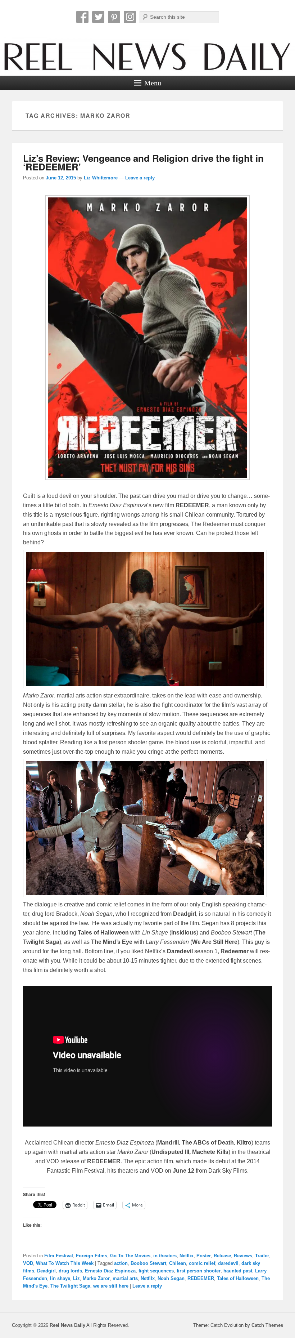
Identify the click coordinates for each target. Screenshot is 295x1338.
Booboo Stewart (148, 1263)
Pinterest (114, 17)
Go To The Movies (130, 1255)
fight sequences (156, 1271)
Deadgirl (46, 1271)
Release (222, 1255)
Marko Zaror (96, 1278)
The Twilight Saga (70, 1286)
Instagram (130, 17)
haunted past (237, 1271)
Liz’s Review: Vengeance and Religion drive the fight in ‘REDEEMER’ (143, 162)
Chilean (177, 1263)
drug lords (70, 1271)
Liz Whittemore (101, 177)
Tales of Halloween (238, 1278)
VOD (28, 1263)
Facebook (82, 17)
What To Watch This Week (65, 1263)
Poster (203, 1255)
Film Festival (58, 1255)
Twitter (98, 17)
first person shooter (199, 1271)
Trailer (262, 1255)
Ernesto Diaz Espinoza (110, 1271)
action (121, 1263)
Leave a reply (140, 177)
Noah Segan (171, 1278)
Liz (76, 1278)
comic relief (202, 1263)
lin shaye (60, 1278)
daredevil (228, 1263)
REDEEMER (200, 1278)
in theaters (165, 1255)
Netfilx (148, 1278)
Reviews (243, 1255)
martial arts (125, 1278)
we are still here (110, 1286)
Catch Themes (267, 1325)
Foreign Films (91, 1255)
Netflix (187, 1255)
